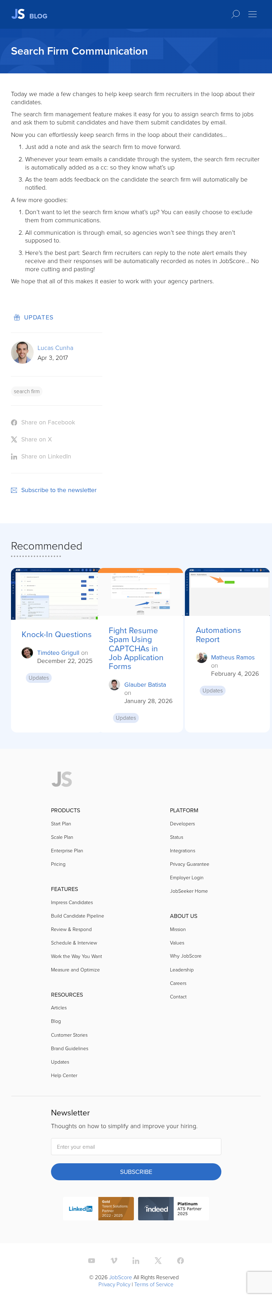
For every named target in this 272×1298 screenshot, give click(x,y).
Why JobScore (186, 955)
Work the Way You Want (76, 956)
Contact (178, 996)
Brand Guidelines (69, 1048)
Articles (59, 1007)
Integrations (182, 850)
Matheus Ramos (233, 657)
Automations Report (218, 634)
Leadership (182, 969)
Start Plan (61, 823)
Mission (178, 929)
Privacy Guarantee (189, 863)
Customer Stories (69, 1034)
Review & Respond (71, 929)
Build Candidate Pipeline (77, 915)
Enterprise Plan (67, 850)
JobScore (120, 1277)
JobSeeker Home (189, 890)
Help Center (64, 1075)
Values (177, 942)
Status (176, 837)
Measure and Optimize (75, 969)
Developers (182, 823)
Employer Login (187, 877)
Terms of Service (154, 1284)
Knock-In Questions (57, 634)
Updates (39, 317)
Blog (56, 1021)
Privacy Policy (114, 1284)
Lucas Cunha (55, 347)
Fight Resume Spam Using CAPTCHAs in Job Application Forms (136, 648)
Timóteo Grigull (58, 652)
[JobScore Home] (62, 779)
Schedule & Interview (74, 942)
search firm (27, 391)
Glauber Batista (145, 684)
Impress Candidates (72, 902)
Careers (178, 983)
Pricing (58, 863)
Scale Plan (62, 837)
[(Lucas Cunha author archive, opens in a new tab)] (22, 361)
